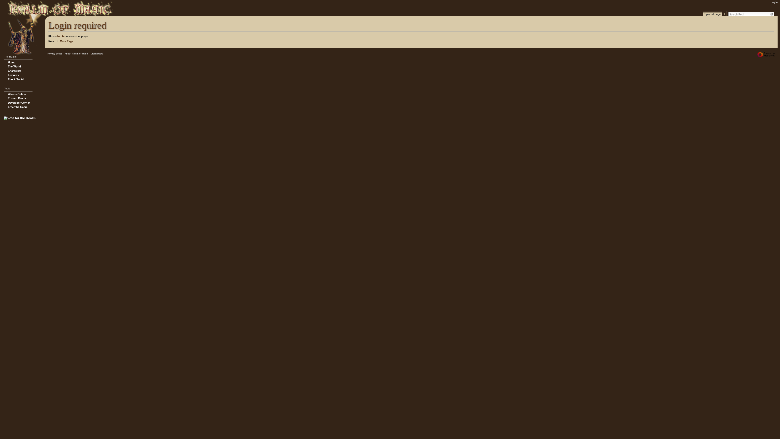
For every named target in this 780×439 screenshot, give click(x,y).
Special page (712, 14)
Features (13, 75)
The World (14, 66)
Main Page (66, 41)
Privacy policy (55, 53)
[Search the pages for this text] (772, 14)
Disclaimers (97, 53)
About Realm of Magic (76, 53)
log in (61, 36)
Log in (774, 2)
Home (11, 62)
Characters (14, 70)
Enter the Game (17, 107)
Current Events (17, 98)
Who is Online (17, 94)
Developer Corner (19, 102)
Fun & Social (16, 79)
